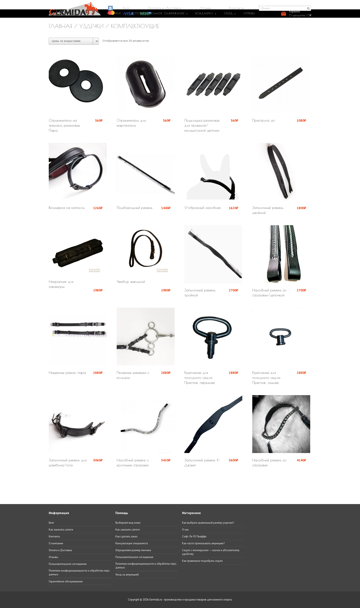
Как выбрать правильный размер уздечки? (208, 522)
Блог (126, 8)
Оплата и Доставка (164, 8)
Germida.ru (155, 599)
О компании (56, 543)
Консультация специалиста (131, 543)
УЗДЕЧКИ (115, 13)
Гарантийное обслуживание (66, 581)
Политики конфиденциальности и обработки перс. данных (79, 572)
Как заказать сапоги (61, 529)
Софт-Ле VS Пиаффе (194, 536)
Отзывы (205, 8)
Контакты (236, 8)
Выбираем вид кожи (127, 522)
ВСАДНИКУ (206, 13)
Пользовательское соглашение (68, 564)
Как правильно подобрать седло (202, 561)
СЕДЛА (58, 13)
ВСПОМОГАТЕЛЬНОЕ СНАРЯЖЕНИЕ (160, 13)
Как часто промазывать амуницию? (203, 543)
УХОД (230, 13)
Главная (60, 26)
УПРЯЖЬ (249, 13)
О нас (185, 529)
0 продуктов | (300, 15)
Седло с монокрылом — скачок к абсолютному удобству (210, 552)
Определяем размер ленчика (133, 550)
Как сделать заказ (126, 536)
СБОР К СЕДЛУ (86, 13)
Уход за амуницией (127, 574)
